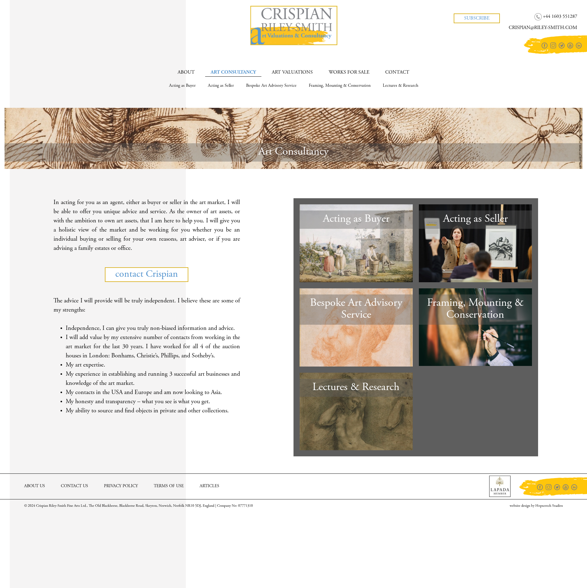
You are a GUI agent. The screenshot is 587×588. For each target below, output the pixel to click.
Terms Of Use (169, 486)
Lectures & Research (400, 86)
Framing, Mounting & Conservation (340, 86)
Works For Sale (349, 72)
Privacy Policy (121, 486)
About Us (34, 486)
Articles (209, 486)
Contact (397, 72)
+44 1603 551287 (35, 11)
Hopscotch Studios (549, 506)
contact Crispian (146, 274)
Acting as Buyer (182, 86)
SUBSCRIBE (476, 18)
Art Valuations (292, 72)
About (186, 72)
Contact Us (74, 486)
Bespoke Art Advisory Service (271, 86)
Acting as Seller (221, 86)
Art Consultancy (233, 72)
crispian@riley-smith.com (44, 23)
